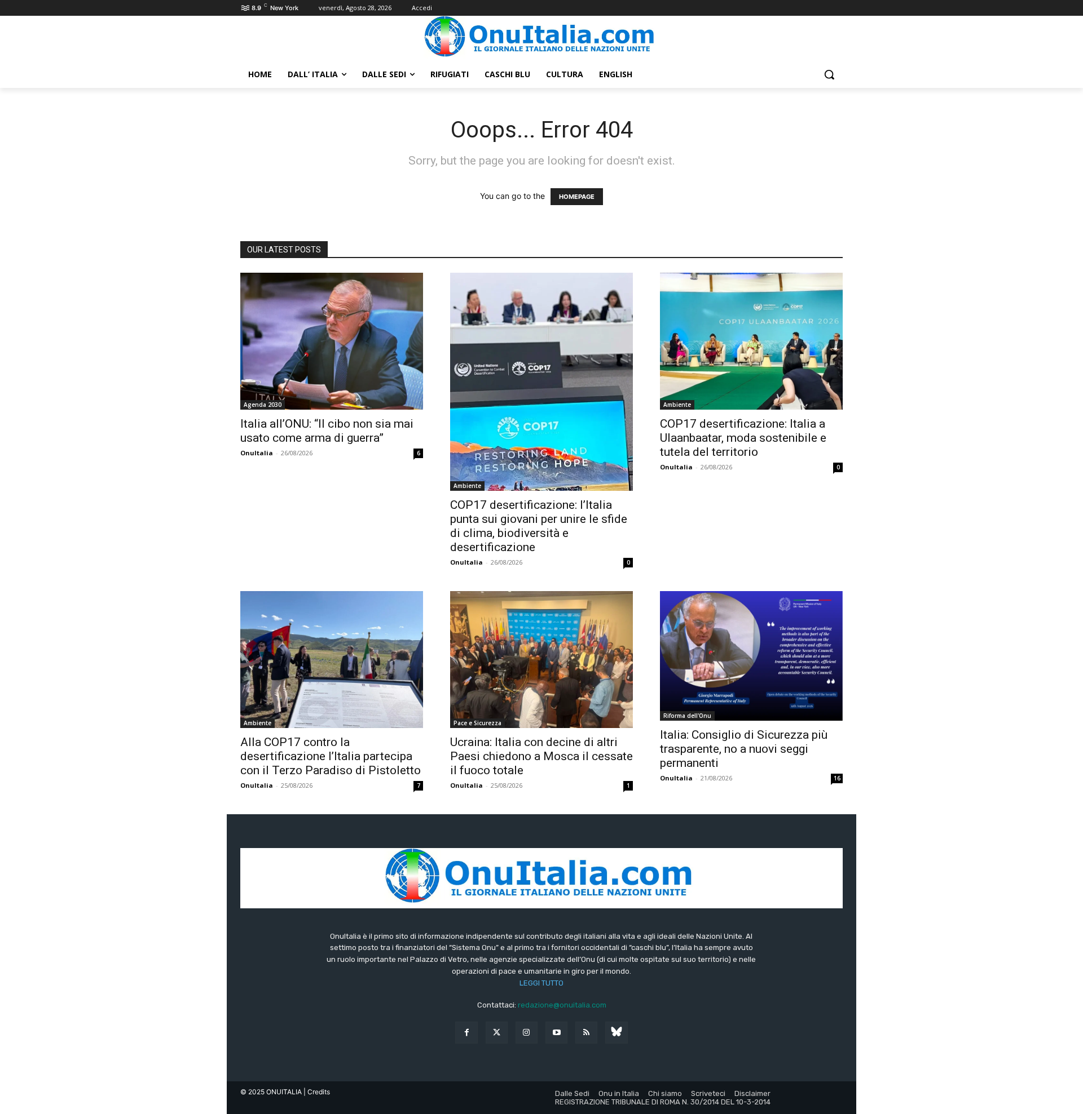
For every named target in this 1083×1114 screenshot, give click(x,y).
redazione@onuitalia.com (562, 1005)
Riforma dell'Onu (687, 716)
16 (837, 778)
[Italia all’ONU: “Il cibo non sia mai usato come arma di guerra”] (331, 341)
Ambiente (467, 486)
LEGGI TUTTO (541, 983)
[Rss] (586, 1033)
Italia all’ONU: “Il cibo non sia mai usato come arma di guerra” (326, 431)
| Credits (316, 1092)
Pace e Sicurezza (477, 723)
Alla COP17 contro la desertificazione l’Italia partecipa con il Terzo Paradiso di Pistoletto (330, 756)
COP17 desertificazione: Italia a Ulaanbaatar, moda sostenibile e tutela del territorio (743, 438)
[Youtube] (556, 1033)
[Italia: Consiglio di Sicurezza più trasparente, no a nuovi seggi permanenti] (751, 656)
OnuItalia (256, 453)
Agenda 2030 (262, 405)
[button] (829, 74)
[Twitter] (497, 1033)
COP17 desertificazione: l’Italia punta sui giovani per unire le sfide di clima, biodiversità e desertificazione (538, 526)
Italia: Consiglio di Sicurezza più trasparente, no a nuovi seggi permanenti (743, 749)
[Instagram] (527, 1033)
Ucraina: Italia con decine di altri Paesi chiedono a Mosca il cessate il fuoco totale (541, 756)
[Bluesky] (616, 1033)
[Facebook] (466, 1033)
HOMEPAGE (577, 197)
